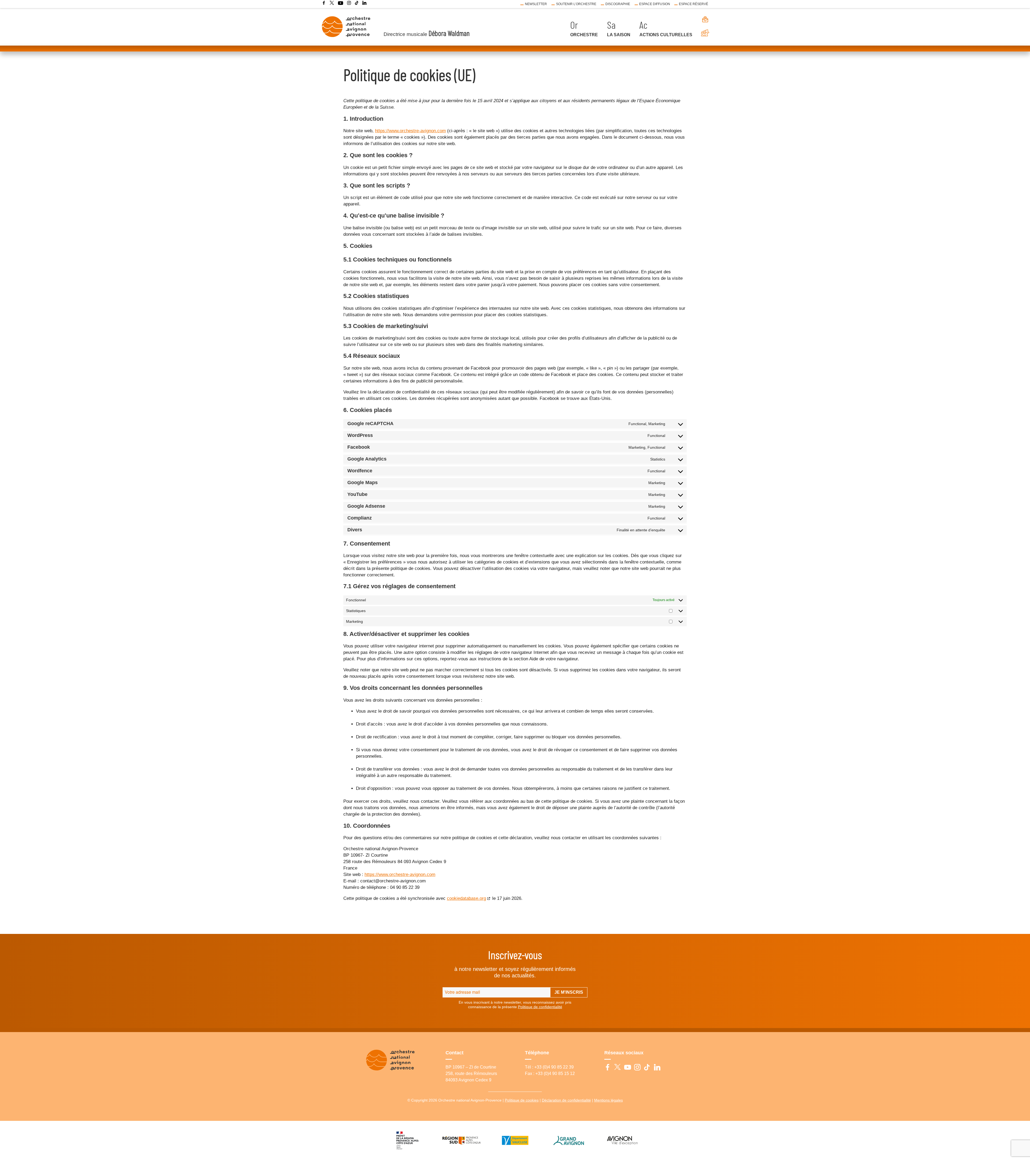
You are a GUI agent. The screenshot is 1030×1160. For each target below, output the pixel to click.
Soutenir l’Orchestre (576, 4)
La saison (618, 34)
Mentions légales (608, 1100)
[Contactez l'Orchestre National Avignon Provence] (702, 19)
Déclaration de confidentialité (566, 1100)
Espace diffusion (654, 4)
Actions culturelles (665, 34)
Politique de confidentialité (540, 1007)
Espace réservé (693, 4)
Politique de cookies (522, 1100)
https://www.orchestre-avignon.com (410, 130)
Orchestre (584, 34)
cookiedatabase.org (466, 898)
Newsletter (536, 4)
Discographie (617, 4)
